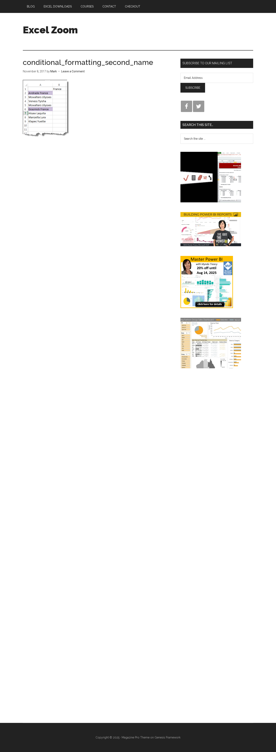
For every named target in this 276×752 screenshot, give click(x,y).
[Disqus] (98, 212)
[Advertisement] (179, 28)
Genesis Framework (167, 737)
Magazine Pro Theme (136, 737)
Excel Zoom (50, 30)
